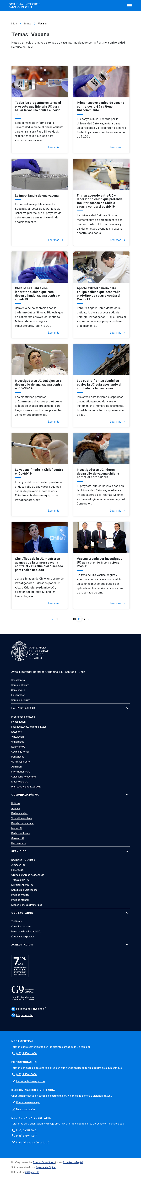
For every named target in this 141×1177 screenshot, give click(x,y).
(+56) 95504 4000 (26, 1053)
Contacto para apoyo (28, 1102)
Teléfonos (16, 921)
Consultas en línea (21, 926)
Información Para (20, 771)
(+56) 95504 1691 (26, 1130)
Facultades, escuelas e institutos (28, 726)
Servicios (19, 851)
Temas (27, 23)
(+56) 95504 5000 (26, 1074)
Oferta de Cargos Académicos (27, 875)
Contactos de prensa (22, 936)
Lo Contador (18, 695)
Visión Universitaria (21, 818)
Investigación (18, 721)
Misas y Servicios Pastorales (26, 904)
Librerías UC (17, 870)
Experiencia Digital (73, 1162)
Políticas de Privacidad (28, 1009)
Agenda (15, 808)
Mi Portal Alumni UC (22, 885)
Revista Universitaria (22, 823)
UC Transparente (20, 761)
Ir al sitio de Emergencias (30, 1081)
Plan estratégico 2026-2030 (26, 786)
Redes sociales (19, 813)
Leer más (56, 147)
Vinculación (17, 736)
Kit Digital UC (32, 1172)
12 (83, 619)
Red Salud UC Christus (23, 860)
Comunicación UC (25, 794)
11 (79, 619)
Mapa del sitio (22, 1015)
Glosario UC (17, 838)
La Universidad (23, 708)
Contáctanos (22, 913)
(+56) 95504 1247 (26, 1135)
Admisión (16, 766)
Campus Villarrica (20, 700)
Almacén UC (18, 865)
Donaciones (17, 756)
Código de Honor (20, 751)
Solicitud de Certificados (24, 890)
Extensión (16, 731)
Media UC (16, 828)
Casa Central (18, 680)
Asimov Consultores (44, 1162)
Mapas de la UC (19, 781)
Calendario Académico (23, 776)
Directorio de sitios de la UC (26, 931)
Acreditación (22, 944)
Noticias (15, 803)
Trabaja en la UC (20, 880)
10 (74, 619)
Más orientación (25, 1109)
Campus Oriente (20, 685)
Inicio (14, 23)
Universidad (17, 741)
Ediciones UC (18, 746)
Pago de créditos (20, 895)
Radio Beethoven (20, 833)
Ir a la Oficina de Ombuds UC (32, 1142)
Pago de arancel (20, 899)
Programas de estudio (23, 716)
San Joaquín (18, 690)
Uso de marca (18, 843)
